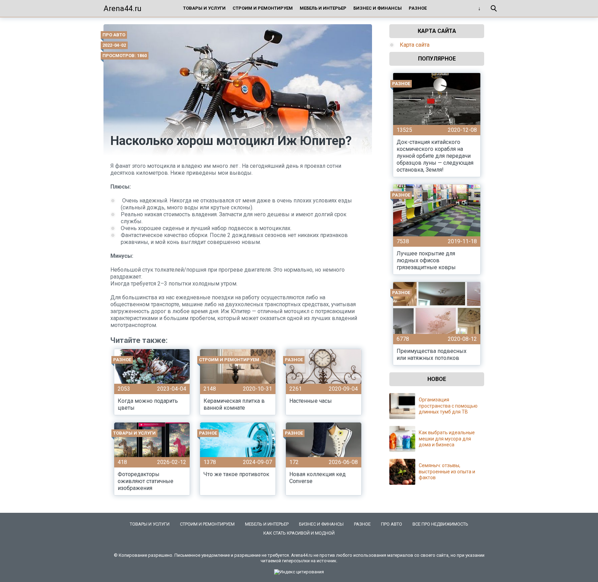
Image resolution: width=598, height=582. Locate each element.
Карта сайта (414, 45)
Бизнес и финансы (377, 8)
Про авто (113, 34)
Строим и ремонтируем (263, 8)
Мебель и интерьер (323, 8)
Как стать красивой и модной (299, 533)
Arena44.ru (122, 8)
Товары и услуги (204, 8)
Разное (418, 8)
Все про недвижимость (440, 524)
